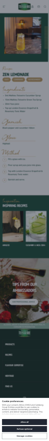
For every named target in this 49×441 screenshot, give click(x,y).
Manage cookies (24, 436)
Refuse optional (24, 429)
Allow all (25, 422)
